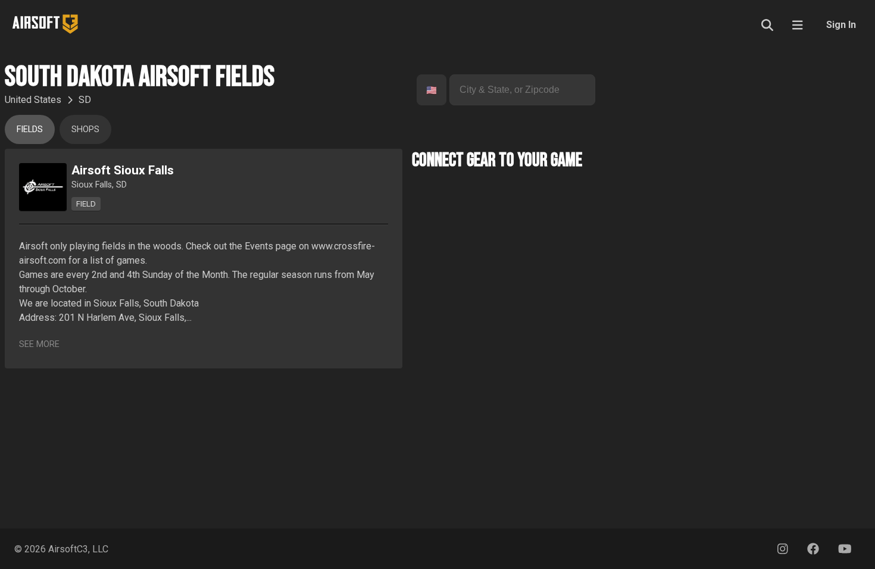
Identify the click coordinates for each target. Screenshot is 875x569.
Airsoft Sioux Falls (122, 170)
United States (33, 99)
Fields (30, 129)
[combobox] (427, 90)
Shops (85, 129)
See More (39, 344)
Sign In (841, 24)
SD (85, 99)
